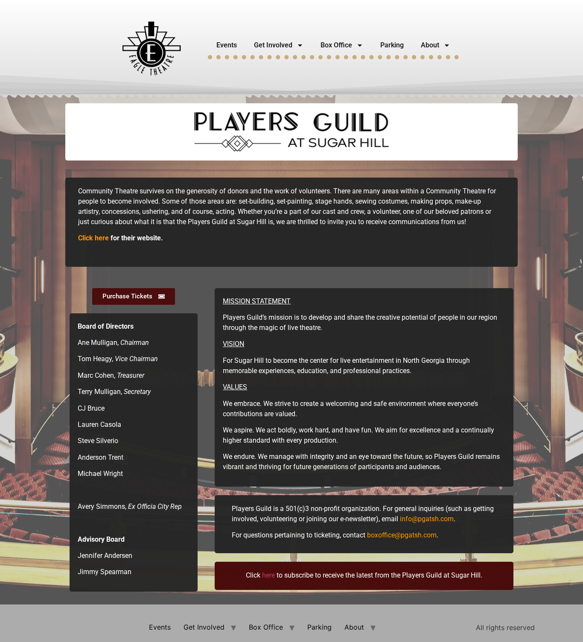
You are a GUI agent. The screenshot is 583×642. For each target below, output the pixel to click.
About (430, 45)
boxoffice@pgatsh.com (402, 535)
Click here (93, 238)
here (268, 575)
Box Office (336, 45)
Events (226, 45)
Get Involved (273, 45)
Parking (392, 45)
